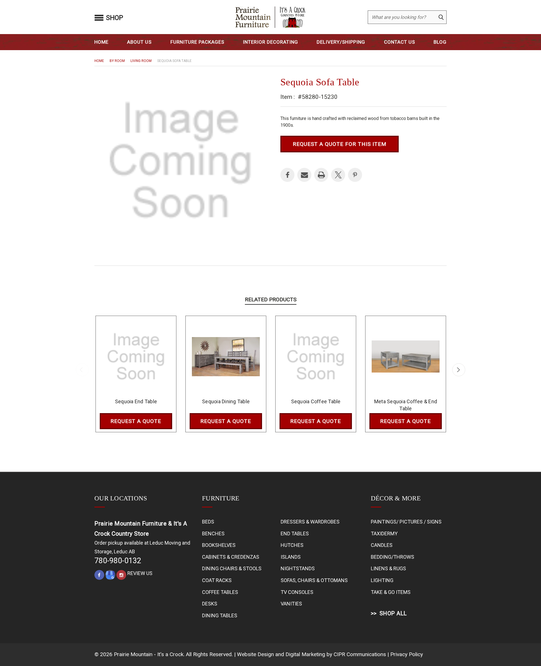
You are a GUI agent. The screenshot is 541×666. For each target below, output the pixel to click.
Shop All (393, 613)
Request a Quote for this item (339, 144)
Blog (440, 42)
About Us (139, 42)
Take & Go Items (391, 592)
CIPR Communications (360, 654)
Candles (382, 545)
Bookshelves (219, 545)
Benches (213, 533)
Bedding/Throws (392, 557)
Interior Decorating (270, 42)
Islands (291, 557)
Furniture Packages (197, 42)
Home (101, 42)
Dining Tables (219, 615)
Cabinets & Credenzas (230, 557)
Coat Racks (217, 580)
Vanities (291, 604)
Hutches (292, 545)
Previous (82, 369)
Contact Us (399, 42)
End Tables (295, 533)
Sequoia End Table (136, 401)
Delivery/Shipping (341, 42)
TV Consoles (297, 592)
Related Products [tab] (270, 299)
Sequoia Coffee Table (316, 401)
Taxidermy (384, 533)
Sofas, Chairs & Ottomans (314, 580)
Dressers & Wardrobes (310, 522)
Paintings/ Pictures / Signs (406, 522)
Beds (208, 522)
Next (458, 369)
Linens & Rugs (388, 568)
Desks (209, 604)
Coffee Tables (220, 592)
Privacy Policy (406, 654)
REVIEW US (139, 573)
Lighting (382, 580)
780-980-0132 (117, 560)
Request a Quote (135, 421)
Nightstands (298, 568)
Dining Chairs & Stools (231, 568)
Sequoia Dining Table (226, 401)
